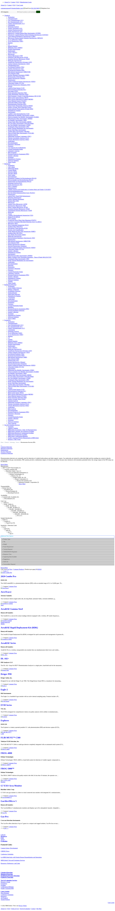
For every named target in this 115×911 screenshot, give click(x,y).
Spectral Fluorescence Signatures (17, 246)
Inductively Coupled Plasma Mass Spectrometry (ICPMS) (24, 33)
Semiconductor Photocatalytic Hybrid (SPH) (20, 109)
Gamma (10, 339)
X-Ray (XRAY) (12, 52)
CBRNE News (5, 851)
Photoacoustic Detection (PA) (16, 76)
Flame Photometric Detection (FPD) (18, 94)
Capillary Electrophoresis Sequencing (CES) (20, 215)
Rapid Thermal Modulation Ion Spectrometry (21, 128)
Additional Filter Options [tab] (7, 536)
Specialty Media (12, 173)
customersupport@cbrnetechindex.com (12, 8)
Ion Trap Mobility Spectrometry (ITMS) (19, 125)
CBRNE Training (13, 428)
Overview (11, 426)
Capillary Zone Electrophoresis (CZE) (19, 114)
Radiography (11, 51)
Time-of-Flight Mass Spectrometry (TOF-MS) (21, 133)
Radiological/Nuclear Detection (6, 450)
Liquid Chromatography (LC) (16, 23)
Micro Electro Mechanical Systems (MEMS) (20, 99)
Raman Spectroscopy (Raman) (16, 78)
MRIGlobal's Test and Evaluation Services (13, 860)
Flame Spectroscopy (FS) (15, 31)
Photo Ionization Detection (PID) (17, 397)
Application (11, 141)
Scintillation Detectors (14, 291)
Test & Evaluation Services (12, 425)
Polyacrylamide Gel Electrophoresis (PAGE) (20, 180)
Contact (13, 2)
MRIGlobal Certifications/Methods (18, 436)
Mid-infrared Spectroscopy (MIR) (17, 357)
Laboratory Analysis (13, 151)
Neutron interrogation (14, 344)
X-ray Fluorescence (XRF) (15, 41)
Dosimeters (11, 302)
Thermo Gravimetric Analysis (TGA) (18, 138)
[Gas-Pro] (4, 813)
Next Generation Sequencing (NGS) (18, 225)
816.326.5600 (35, 8)
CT (9, 44)
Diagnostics (11, 267)
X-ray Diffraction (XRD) (15, 39)
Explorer (5, 720)
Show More (22, 484)
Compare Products (18, 569)
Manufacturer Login (26, 2)
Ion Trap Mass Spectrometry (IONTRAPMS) (21, 123)
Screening (11, 157)
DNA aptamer (12, 218)
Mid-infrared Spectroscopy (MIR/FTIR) (19, 72)
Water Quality (12, 162)
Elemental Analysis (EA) (15, 183)
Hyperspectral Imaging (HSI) (16, 70)
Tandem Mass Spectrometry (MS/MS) (18, 131)
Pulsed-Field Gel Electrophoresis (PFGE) (19, 181)
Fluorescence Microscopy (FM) (17, 205)
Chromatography (13, 18)
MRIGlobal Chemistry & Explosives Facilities (21, 431)
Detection (10, 265)
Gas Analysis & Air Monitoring (17, 147)
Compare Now (12, 586)
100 (38, 569)
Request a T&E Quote (14, 439)
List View (9, 569)
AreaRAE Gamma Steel (12, 609)
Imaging (10, 43)
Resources (4, 896)
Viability (10, 281)
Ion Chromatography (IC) (15, 22)
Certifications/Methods (7, 887)
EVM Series (6, 705)
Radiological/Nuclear (10, 284)
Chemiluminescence (13, 65)
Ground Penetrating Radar (15, 149)
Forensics (10, 146)
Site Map (39, 908)
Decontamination (13, 143)
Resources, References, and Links (10, 863)
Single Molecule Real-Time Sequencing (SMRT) (22, 231)
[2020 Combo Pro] (6, 572)
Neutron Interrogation (14, 49)
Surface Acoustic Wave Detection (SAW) (19, 107)
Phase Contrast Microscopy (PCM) (18, 207)
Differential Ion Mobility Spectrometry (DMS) (21, 115)
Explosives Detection (7, 453)
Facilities (3, 885)
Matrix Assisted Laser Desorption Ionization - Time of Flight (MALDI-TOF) (29, 257)
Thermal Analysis (13, 135)
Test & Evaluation (25, 908)
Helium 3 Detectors (13, 289)
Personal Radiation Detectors (16, 310)
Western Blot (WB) (13, 201)
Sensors (10, 86)
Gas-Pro (4, 816)
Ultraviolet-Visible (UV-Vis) (16, 83)
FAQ (17, 2)
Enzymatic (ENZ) (13, 91)
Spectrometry (11, 112)
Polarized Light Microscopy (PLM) (18, 57)
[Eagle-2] (4, 686)
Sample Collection (13, 155)
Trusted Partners (5, 899)
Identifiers (11, 307)
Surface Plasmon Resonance (16, 199)
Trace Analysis (12, 423)
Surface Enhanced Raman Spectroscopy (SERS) (21, 81)
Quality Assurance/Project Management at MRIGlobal (23, 438)
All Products (4, 898)
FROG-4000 (6, 753)
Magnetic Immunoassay (14, 197)
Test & (4, 840)
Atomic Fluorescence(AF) (15, 30)
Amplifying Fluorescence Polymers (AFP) (20, 62)
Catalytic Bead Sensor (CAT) (16, 88)
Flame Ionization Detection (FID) (17, 93)
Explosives (7, 320)
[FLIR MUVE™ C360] (7, 734)
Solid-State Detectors (14, 294)
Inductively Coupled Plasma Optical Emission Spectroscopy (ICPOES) (28, 35)
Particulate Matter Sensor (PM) (16, 102)
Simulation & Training (14, 110)
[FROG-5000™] (6, 765)
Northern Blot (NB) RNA (15, 226)
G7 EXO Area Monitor (11, 786)
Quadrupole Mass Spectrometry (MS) (18, 126)
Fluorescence (11, 80)
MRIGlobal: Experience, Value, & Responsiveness (22, 430)
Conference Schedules (7, 854)
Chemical (7, 15)
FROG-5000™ (7, 768)
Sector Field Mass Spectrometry (17, 130)
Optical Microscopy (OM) (15, 56)
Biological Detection (6, 448)
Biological (7, 164)
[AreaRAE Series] (6, 639)
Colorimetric (11, 25)
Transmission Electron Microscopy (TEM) (20, 210)
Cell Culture (11, 167)
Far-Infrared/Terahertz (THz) (16, 67)
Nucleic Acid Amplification (15, 230)
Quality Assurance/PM (7, 888)
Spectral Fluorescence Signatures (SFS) (19, 85)
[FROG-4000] (5, 749)
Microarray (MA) (13, 223)
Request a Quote (5, 882)
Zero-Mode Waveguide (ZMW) (17, 234)
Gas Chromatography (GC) (15, 20)
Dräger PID (6, 674)
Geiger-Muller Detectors (15, 288)
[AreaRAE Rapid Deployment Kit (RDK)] (7, 624)
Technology (11, 17)
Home (2, 442)
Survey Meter (12, 318)
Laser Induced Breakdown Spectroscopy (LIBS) (21, 36)
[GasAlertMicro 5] (6, 797)
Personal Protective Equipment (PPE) (18, 154)
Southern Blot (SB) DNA (15, 233)
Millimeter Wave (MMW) (15, 47)
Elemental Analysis (13, 26)
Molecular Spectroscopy (15, 60)
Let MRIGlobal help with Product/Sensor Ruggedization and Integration (21, 857)
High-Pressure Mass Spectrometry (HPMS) (20, 118)
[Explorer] (4, 716)
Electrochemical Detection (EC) (17, 89)
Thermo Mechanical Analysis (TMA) (18, 139)
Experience (4, 883)
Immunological (12, 188)
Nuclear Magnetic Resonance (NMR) (18, 75)
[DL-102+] (4, 655)
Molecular (11, 212)
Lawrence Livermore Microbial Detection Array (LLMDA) (25, 222)
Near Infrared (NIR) (13, 73)
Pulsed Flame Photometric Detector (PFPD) (20, 105)
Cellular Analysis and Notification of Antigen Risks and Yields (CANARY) (29, 189)
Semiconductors (12, 293)
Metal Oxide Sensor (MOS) (16, 392)
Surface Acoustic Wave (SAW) (17, 399)
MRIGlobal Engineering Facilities (17, 434)
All (40, 569)
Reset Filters (4, 464)
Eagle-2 (4, 689)
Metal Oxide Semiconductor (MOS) (18, 97)
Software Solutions (13, 160)
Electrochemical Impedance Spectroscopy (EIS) (21, 238)
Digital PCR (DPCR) (14, 217)
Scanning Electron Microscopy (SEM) (19, 59)
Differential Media (13, 168)
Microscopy (11, 54)
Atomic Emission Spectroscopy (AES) (19, 64)
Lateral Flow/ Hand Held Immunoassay (19, 196)
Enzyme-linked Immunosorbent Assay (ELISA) (21, 193)
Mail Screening (12, 152)
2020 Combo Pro (8, 576)
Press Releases (5, 893)
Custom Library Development (9, 848)
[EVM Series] (5, 701)
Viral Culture (11, 175)
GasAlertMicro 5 (9, 801)
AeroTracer (6, 592)
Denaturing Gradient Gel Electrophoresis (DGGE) (22, 178)
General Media (12, 170)
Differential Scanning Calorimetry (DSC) (19, 136)
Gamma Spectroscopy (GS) (16, 68)
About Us (7, 2)
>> (7, 571)
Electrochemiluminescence (15, 191)
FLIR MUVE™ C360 (10, 737)
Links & (4, 835)
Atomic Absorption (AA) (15, 28)
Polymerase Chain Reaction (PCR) (18, 228)
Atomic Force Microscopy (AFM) (17, 204)
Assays (10, 214)
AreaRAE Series (8, 643)
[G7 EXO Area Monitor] (7, 782)
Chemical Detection (6, 447)
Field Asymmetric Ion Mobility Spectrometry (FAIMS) (23, 117)
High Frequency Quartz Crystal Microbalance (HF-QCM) (24, 96)
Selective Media (12, 172)
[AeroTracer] (5, 588)
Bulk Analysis (12, 409)
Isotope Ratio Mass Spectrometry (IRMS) (19, 122)
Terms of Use (15, 908)
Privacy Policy (23, 905)
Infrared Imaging (12, 46)
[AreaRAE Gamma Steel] (7, 605)
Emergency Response (14, 144)
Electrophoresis (12, 176)
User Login (20, 5)
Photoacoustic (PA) (13, 360)
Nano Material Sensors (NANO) (17, 101)
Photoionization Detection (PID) (17, 104)
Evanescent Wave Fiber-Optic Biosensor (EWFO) (22, 220)
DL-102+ (5, 658)
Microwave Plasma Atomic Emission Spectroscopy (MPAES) (25, 38)
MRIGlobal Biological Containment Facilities (21, 433)
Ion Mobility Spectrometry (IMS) (17, 120)
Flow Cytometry (12, 186)
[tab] (57, 539)
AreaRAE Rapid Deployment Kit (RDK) (19, 627)
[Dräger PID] (5, 670)
